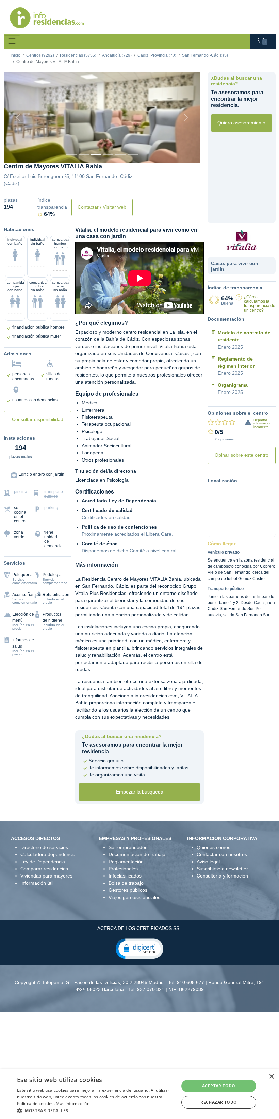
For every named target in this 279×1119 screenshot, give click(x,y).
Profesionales (123, 868)
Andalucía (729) (117, 55)
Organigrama (233, 385)
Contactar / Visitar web (102, 207)
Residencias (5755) (78, 55)
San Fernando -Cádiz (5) (205, 55)
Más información (72, 1103)
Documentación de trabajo (137, 854)
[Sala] (108, 154)
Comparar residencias (44, 868)
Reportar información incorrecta (262, 423)
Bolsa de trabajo (126, 883)
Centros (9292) (40, 55)
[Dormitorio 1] (84, 154)
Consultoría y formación (222, 876)
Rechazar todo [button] (218, 1102)
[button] (139, 948)
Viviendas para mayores (46, 876)
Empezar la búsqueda (139, 792)
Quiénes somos (213, 847)
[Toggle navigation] (12, 41)
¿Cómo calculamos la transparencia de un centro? (259, 304)
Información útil (36, 883)
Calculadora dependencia (48, 854)
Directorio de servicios (44, 847)
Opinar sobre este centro (241, 455)
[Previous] (18, 117)
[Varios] (120, 154)
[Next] (185, 117)
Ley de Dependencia (42, 861)
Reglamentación (126, 861)
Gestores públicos (128, 890)
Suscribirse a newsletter (222, 868)
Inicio (15, 55)
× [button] (271, 1076)
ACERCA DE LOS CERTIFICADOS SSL (139, 928)
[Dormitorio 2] (96, 154)
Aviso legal (208, 861)
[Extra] (133, 154)
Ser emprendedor (128, 847)
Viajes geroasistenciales (134, 897)
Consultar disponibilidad (37, 419)
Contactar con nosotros (222, 854)
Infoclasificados (125, 876)
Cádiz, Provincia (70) (156, 55)
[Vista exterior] (71, 154)
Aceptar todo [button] (218, 1086)
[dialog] (139, 1094)
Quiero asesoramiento (241, 123)
